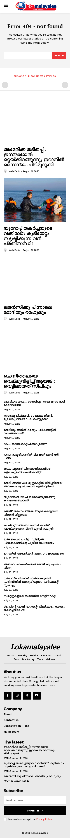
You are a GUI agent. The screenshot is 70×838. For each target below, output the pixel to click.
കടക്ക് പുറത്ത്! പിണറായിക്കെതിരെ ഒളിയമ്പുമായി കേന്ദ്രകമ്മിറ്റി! (27, 470)
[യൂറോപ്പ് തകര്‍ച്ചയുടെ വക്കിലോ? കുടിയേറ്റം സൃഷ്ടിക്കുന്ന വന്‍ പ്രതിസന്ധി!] (35, 200)
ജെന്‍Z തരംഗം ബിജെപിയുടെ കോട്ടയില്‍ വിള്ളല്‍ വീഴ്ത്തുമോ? (31, 512)
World (7, 758)
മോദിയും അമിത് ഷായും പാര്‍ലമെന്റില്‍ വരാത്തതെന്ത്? (30, 431)
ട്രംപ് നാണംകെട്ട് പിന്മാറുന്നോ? (25, 444)
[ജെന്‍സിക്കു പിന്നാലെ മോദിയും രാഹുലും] (35, 279)
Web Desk (14, 171)
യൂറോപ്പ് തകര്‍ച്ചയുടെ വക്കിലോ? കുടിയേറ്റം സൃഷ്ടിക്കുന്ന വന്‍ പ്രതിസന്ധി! (28, 235)
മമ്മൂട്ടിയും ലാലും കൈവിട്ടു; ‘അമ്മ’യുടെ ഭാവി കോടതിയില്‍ (34, 403)
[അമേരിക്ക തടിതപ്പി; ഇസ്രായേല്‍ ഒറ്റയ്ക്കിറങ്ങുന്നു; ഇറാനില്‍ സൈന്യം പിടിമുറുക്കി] (35, 121)
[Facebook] (7, 696)
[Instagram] (17, 696)
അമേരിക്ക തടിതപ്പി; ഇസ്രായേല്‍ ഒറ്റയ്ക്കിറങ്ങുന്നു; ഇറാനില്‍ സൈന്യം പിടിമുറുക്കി (34, 156)
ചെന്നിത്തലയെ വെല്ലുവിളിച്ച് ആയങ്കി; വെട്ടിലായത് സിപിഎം (29, 381)
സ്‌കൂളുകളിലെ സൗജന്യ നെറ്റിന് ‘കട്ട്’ (30, 596)
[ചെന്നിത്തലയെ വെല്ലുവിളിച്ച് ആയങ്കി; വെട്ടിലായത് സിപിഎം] (35, 348)
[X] (27, 696)
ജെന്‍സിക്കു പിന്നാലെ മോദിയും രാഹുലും (28, 309)
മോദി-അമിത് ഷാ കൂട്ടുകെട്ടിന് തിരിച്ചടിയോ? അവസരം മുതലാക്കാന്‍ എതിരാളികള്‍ (33, 484)
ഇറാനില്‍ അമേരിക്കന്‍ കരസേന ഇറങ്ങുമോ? (34, 553)
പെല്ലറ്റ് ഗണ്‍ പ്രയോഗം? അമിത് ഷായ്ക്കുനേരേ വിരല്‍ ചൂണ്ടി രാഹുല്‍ (28, 527)
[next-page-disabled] (65, 85)
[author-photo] (6, 171)
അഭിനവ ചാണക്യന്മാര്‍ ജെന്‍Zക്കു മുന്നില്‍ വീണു (32, 566)
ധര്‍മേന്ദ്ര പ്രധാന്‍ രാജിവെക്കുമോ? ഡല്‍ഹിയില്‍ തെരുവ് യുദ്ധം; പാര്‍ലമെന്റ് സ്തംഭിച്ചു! (31, 582)
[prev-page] (5, 85)
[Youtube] (37, 696)
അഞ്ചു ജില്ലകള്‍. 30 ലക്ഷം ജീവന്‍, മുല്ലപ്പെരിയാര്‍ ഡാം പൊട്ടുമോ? (28, 417)
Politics (8, 781)
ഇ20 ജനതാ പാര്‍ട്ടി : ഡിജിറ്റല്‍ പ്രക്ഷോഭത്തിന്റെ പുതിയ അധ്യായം (29, 541)
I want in (33, 810)
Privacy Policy (44, 819)
